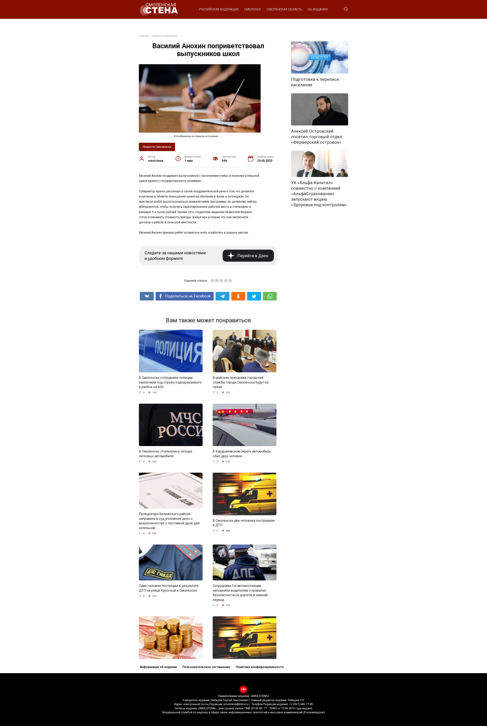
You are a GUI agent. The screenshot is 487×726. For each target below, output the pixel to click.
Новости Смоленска (157, 147)
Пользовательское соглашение (206, 667)
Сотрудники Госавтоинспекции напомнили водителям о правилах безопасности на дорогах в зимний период (240, 593)
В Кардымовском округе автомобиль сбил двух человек (242, 453)
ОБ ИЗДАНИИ (318, 9)
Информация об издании (158, 667)
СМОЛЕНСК (252, 9)
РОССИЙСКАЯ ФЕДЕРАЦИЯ (219, 9)
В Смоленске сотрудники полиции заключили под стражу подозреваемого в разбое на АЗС (170, 382)
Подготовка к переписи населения (315, 82)
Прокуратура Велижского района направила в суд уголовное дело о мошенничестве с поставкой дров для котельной (169, 521)
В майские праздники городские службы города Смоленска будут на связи (240, 382)
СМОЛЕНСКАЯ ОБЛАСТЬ (284, 9)
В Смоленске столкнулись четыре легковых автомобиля (165, 453)
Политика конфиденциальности (260, 667)
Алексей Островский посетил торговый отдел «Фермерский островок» (316, 137)
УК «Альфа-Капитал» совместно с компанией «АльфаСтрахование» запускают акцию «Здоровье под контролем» (319, 193)
